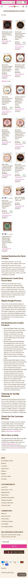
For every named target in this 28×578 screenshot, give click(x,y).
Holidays (3, 471)
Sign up (14, 546)
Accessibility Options (7, 526)
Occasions (4, 466)
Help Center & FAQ (16, 447)
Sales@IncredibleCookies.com (9, 444)
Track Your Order (6, 505)
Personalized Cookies (7, 460)
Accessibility (4, 524)
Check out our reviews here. (13, 431)
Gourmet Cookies (6, 476)
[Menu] (1, 6)
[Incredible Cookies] (14, 6)
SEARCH (13, 2)
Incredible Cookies (9, 572)
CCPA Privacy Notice (7, 521)
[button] (4, 81)
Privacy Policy (5, 518)
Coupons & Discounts (7, 502)
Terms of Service (5, 516)
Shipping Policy (5, 492)
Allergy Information (6, 500)
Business (3, 463)
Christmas (4, 479)
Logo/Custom (5, 468)
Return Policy (5, 495)
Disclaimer (3, 568)
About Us (3, 513)
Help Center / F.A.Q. (7, 489)
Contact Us (4, 487)
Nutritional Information (7, 497)
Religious (3, 473)
